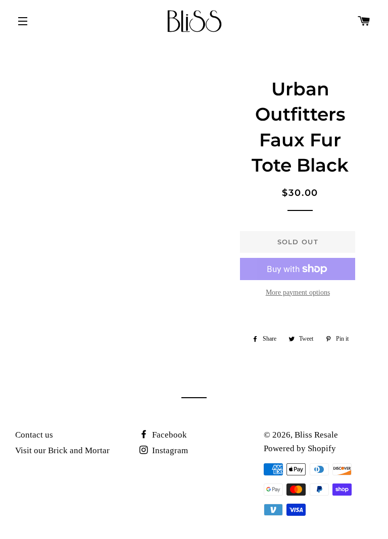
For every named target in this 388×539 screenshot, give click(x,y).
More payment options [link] (298, 292)
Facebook (168, 435)
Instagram (169, 450)
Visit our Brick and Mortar (62, 450)
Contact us (34, 435)
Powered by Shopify (300, 448)
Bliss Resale (316, 435)
